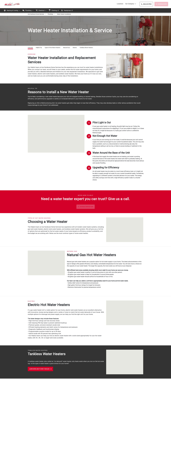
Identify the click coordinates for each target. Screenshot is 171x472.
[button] (30, 47)
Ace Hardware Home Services (36, 14)
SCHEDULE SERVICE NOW (86, 206)
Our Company (129, 4)
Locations (120, 4)
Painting (54, 10)
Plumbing (28, 10)
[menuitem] (120, 4)
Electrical (41, 10)
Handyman (67, 10)
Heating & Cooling (12, 10)
